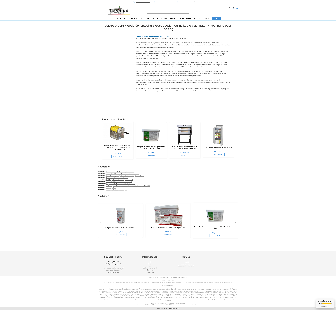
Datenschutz (150, 272)
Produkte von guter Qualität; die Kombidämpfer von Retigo (125, 176)
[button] (231, 141)
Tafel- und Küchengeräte (157, 19)
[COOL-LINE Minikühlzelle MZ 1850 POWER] (218, 146)
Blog (149, 264)
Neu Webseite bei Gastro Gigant (116, 190)
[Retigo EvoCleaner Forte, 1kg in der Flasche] (120, 226)
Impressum (149, 266)
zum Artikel (117, 156)
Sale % (216, 19)
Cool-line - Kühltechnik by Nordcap (117, 178)
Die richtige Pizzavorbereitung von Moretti (119, 180)
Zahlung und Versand (150, 268)
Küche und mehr (177, 19)
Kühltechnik (191, 19)
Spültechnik (204, 19)
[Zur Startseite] (119, 16)
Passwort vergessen (186, 264)
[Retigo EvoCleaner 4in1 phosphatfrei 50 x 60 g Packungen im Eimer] (151, 145)
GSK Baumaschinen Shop (143, 2)
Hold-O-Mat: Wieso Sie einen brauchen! (119, 182)
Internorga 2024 (111, 188)
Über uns (150, 270)
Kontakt (186, 262)
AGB (149, 262)
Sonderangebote (136, 19)
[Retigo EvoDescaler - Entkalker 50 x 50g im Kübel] (168, 226)
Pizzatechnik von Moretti (186, 266)
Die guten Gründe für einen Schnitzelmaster (120, 184)
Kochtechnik (120, 19)
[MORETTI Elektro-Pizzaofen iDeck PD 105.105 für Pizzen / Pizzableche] (184, 145)
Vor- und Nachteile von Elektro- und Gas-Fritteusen (122, 174)
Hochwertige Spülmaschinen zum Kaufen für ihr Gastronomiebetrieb (128, 186)
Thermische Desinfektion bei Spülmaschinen (120, 172)
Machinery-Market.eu (168, 285)
